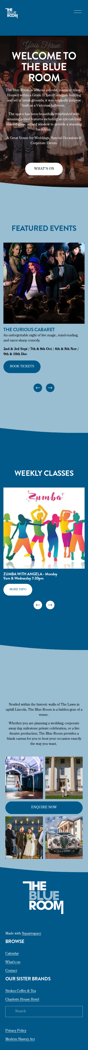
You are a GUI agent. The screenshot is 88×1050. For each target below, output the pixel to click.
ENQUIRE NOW (44, 807)
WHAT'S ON (44, 169)
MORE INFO (17, 589)
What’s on (12, 962)
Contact (11, 971)
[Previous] (38, 388)
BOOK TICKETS (22, 366)
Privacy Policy (15, 1031)
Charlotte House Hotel (22, 999)
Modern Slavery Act (20, 1039)
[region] (44, 318)
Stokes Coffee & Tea (20, 991)
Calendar (12, 953)
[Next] (50, 388)
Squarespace (31, 933)
